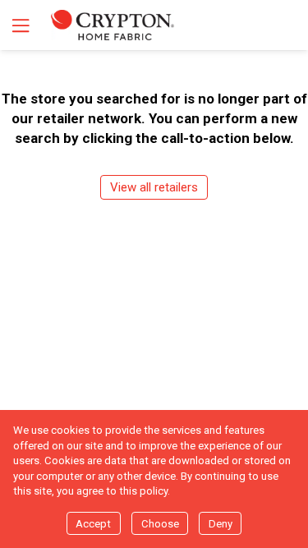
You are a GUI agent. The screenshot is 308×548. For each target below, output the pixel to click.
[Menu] (19, 25)
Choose (160, 524)
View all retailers (154, 187)
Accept (93, 524)
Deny (220, 524)
